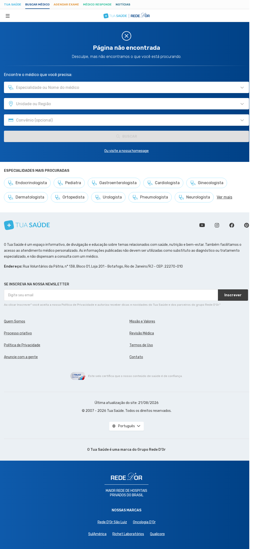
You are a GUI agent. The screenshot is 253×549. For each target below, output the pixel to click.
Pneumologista (154, 197)
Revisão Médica (141, 333)
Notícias (123, 4)
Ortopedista (73, 197)
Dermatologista (30, 197)
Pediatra (73, 182)
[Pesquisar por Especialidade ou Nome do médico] (242, 88)
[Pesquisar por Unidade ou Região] (242, 104)
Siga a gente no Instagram (216, 225)
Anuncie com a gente (21, 357)
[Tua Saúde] (27, 225)
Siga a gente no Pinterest (246, 225)
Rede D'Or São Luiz (112, 522)
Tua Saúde (12, 4)
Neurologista (198, 197)
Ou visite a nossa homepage (126, 151)
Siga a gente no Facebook (231, 225)
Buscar (129, 136)
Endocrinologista (31, 182)
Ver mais (224, 197)
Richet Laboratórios (128, 534)
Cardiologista (167, 182)
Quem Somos (14, 321)
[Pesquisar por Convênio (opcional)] (242, 120)
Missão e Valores (142, 321)
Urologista (112, 197)
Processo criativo (18, 333)
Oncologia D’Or (144, 522)
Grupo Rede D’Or (151, 450)
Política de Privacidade (22, 345)
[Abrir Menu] (7, 15)
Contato (136, 357)
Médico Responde (97, 4)
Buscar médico (37, 4)
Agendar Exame (66, 4)
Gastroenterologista (118, 182)
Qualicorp (157, 534)
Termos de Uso (141, 345)
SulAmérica (97, 534)
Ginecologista (210, 182)
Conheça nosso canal (202, 225)
